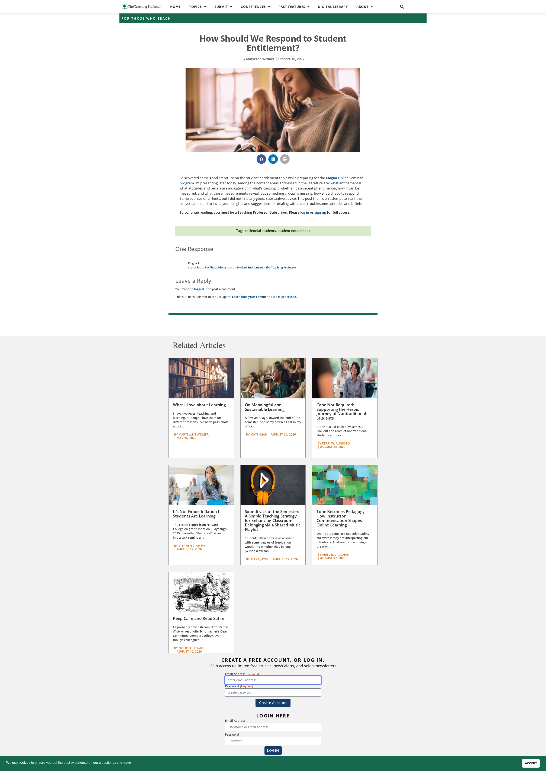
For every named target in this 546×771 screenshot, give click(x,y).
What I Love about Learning (199, 405)
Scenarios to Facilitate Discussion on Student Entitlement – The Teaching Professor (242, 267)
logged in (201, 289)
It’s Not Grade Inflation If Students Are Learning (197, 514)
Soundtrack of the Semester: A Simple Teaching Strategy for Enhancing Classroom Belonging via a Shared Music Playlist (272, 520)
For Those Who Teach (146, 18)
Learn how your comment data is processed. (264, 297)
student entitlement (294, 230)
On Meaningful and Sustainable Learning (265, 407)
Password (232, 734)
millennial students (260, 230)
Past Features (292, 6)
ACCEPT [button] (531, 763)
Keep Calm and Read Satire (198, 618)
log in (304, 212)
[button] (402, 6)
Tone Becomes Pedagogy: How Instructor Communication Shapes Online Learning (341, 518)
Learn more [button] (121, 762)
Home (175, 6)
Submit (221, 6)
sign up (320, 212)
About (362, 6)
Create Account (273, 702)
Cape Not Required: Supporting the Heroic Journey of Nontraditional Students (341, 411)
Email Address (235, 721)
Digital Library (333, 6)
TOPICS (195, 6)
